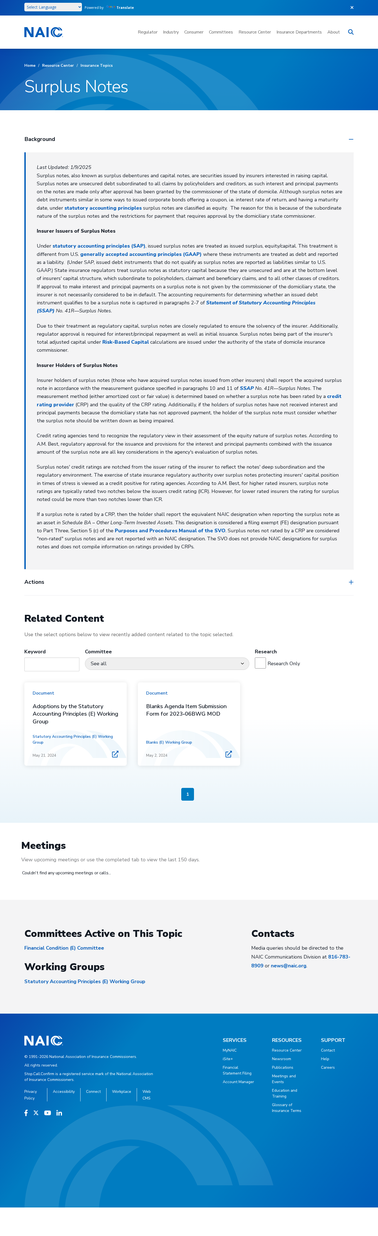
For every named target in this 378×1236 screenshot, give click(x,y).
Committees (221, 32)
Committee (98, 651)
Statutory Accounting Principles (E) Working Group (84, 981)
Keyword (35, 651)
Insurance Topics (97, 65)
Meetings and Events (284, 1079)
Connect (93, 1091)
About (333, 32)
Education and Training (284, 1093)
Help (325, 1059)
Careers (328, 1067)
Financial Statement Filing (237, 1070)
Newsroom (281, 1059)
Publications (282, 1067)
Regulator (147, 32)
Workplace (121, 1091)
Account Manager (238, 1082)
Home (29, 65)
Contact (328, 1050)
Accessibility (64, 1091)
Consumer (193, 32)
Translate (125, 7)
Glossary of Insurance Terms (286, 1107)
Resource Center (255, 32)
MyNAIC (230, 1050)
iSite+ (228, 1059)
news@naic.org (288, 965)
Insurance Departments (299, 32)
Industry (171, 32)
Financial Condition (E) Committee (64, 948)
